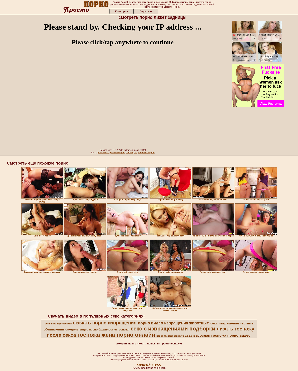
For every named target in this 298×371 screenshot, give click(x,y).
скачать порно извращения (105, 322)
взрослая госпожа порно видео (222, 335)
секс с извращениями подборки (173, 329)
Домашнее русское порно (111, 152)
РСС (158, 364)
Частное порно (146, 152)
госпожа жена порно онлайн (116, 335)
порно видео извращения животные (173, 323)
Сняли (129, 152)
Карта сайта (145, 364)
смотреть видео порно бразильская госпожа (97, 329)
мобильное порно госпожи (58, 324)
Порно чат (146, 11)
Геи (135, 152)
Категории (121, 11)
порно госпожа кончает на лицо (174, 336)
